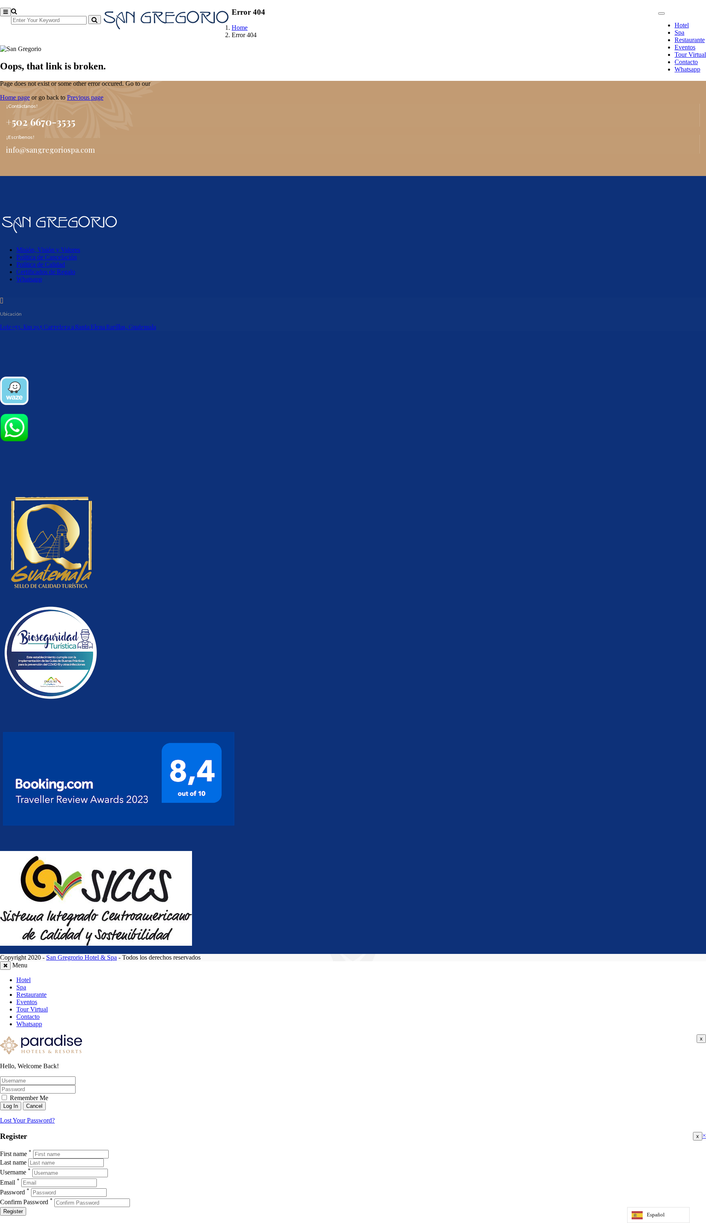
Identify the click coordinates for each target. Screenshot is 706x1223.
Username (13, 1172)
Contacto (686, 61)
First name (13, 1153)
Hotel (682, 25)
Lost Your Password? (27, 1120)
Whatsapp (687, 69)
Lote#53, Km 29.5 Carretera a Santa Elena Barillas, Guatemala (78, 327)
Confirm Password (24, 1202)
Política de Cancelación (46, 257)
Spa (679, 32)
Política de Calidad (40, 264)
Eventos (685, 47)
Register (13, 1211)
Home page (15, 97)
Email (7, 1182)
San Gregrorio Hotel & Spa (81, 957)
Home (240, 27)
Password (12, 1192)
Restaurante (690, 39)
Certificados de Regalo (45, 271)
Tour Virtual (690, 54)
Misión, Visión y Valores (48, 249)
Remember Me (28, 1097)
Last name (13, 1162)
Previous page (85, 97)
